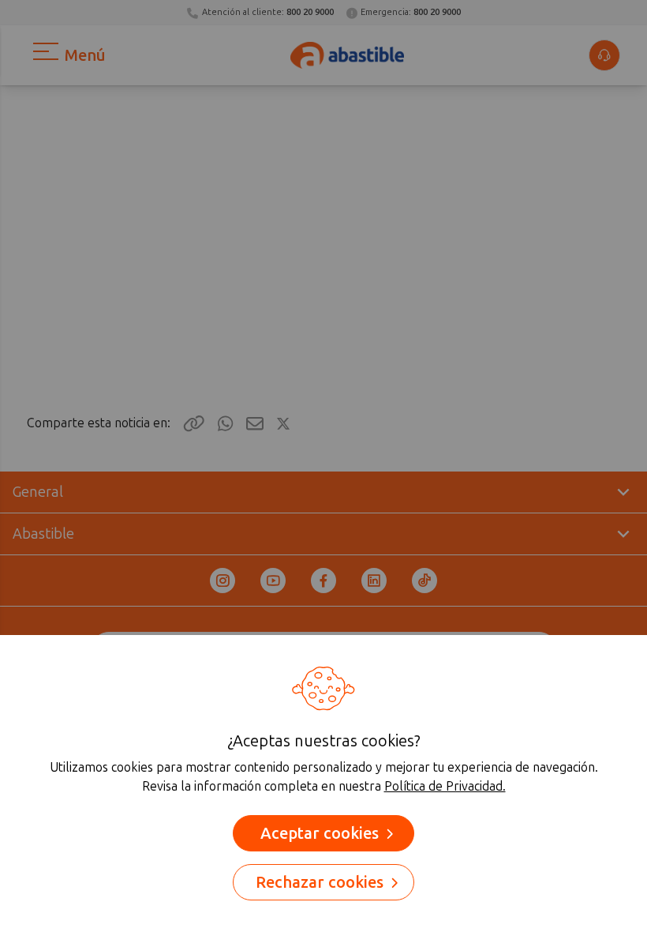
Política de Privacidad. (445, 786)
